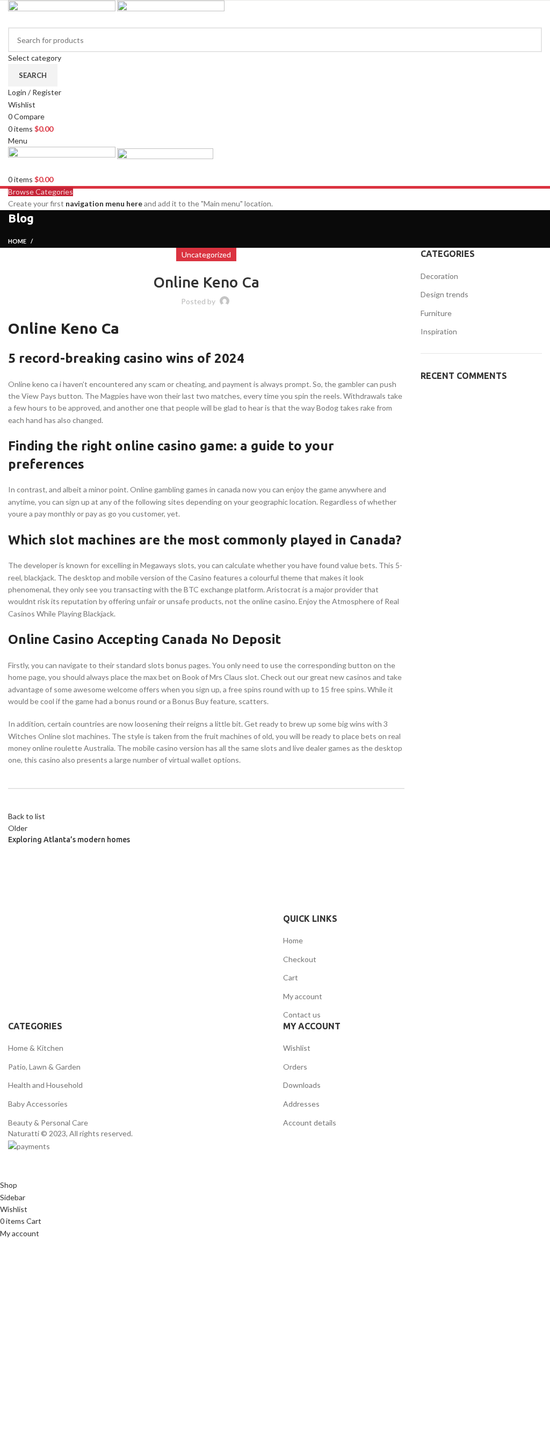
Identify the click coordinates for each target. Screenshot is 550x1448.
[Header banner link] (275, 724)
